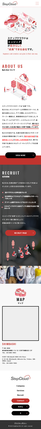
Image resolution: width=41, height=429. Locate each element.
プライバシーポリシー (20, 423)
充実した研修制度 (21, 140)
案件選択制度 (30, 136)
